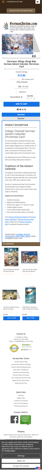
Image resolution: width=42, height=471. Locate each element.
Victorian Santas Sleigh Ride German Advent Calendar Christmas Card (30, 270)
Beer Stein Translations (21, 370)
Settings (21, 455)
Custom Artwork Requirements (21, 367)
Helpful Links (21, 398)
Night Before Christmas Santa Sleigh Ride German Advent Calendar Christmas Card (30, 308)
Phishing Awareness (21, 406)
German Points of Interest (21, 375)
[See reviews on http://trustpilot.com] (25, 420)
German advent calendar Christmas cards (17, 235)
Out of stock (11, 318)
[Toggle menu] (3, 3)
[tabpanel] (11, 266)
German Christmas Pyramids (18, 217)
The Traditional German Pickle (21, 378)
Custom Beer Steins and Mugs (21, 364)
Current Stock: (16, 97)
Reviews (21, 118)
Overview (21, 114)
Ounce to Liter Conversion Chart (21, 10)
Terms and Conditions (21, 403)
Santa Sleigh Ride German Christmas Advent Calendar (11, 270)
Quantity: (30, 96)
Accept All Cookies (21, 466)
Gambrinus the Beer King (21, 372)
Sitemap (21, 395)
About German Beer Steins (20, 380)
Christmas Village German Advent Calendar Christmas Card (11, 308)
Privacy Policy (10, 451)
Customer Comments (21, 401)
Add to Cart (31, 318)
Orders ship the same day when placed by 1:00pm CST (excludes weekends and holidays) (20, 436)
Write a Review (22, 82)
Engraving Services (21, 383)
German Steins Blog (21, 362)
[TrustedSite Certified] (27, 345)
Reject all (21, 461)
